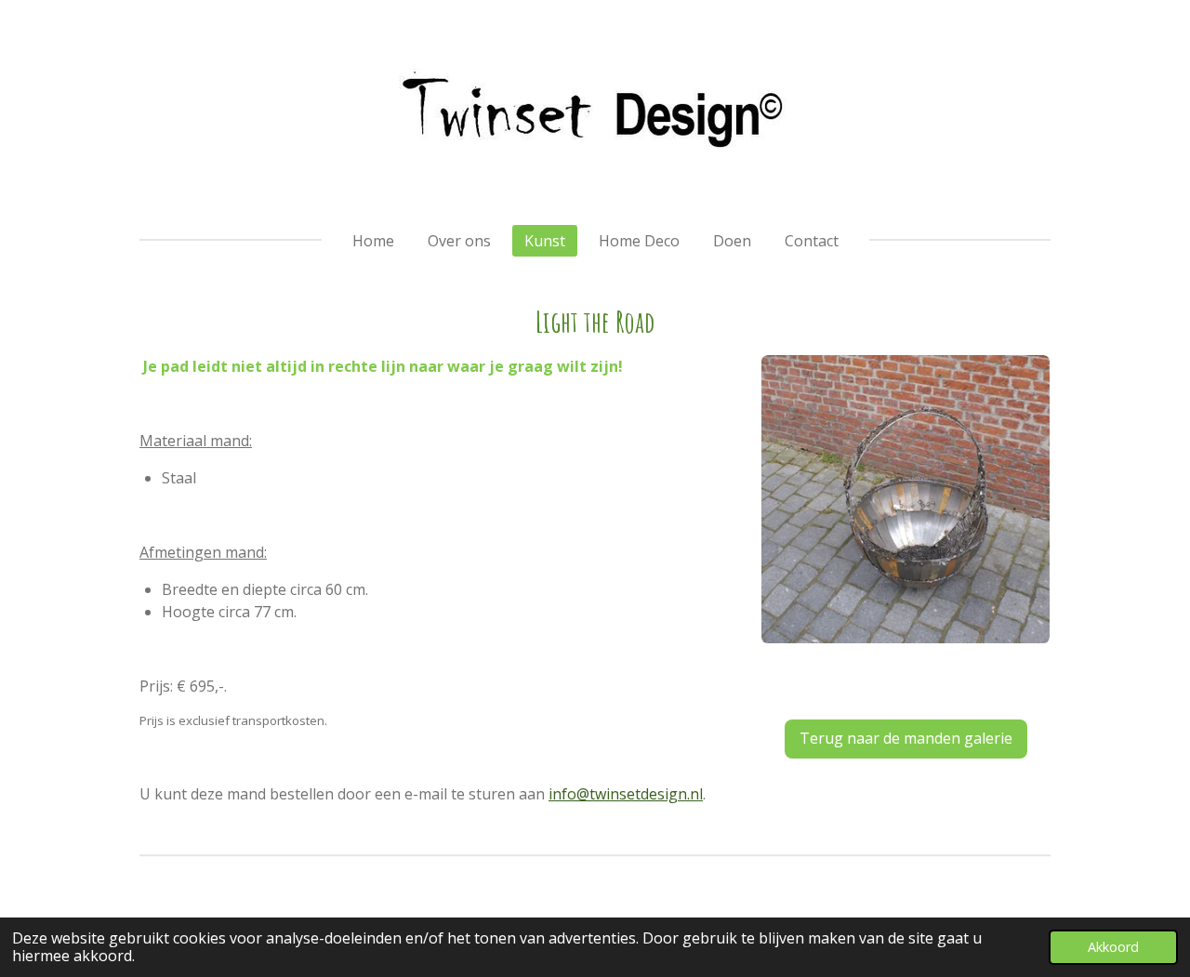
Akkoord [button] (1113, 947)
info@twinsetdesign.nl (626, 794)
